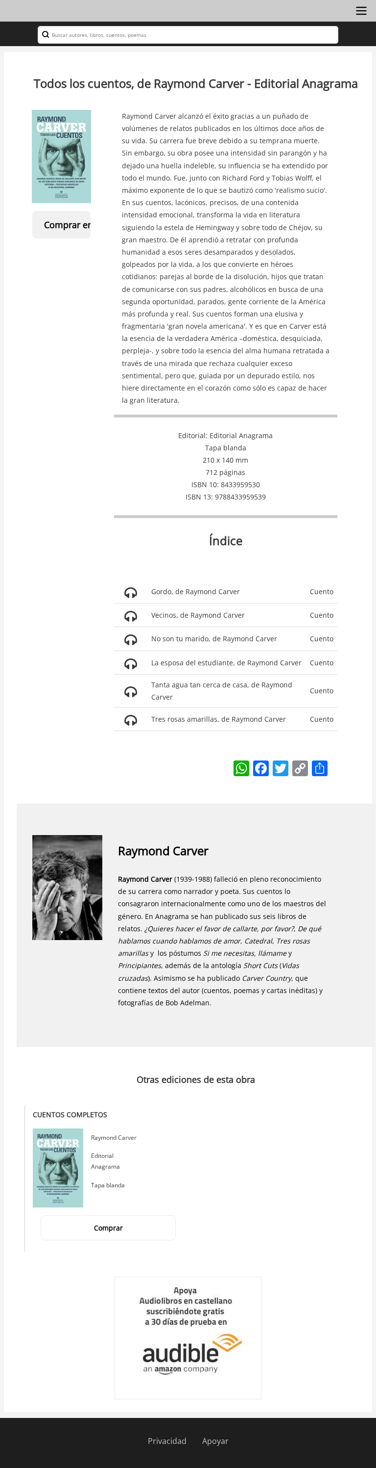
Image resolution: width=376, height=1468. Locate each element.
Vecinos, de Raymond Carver (198, 615)
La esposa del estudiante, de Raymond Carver (226, 662)
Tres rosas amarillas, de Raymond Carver (218, 719)
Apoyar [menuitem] (215, 1441)
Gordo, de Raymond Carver (195, 591)
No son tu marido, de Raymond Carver (214, 638)
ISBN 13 (198, 496)
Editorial (192, 435)
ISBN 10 (204, 484)
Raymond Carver (163, 850)
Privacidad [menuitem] (167, 1441)
